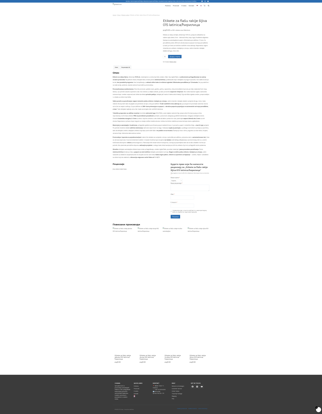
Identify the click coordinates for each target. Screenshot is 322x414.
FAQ (173, 398)
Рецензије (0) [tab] (125, 67)
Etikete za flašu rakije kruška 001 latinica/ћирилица (173, 357)
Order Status (175, 391)
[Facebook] (202, 1)
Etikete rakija (173, 61)
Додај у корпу (175, 57)
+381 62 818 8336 (160, 389)
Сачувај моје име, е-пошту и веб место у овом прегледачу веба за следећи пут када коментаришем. (189, 211)
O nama (183, 6)
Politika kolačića (192, 408)
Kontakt (191, 6)
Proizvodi (176, 6)
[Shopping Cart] (204, 5)
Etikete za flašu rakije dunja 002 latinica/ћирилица (148, 357)
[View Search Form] (207, 5)
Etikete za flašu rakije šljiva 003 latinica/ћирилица (198, 357)
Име (173, 194)
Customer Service (177, 388)
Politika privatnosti (182, 408)
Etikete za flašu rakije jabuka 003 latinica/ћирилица (123, 357)
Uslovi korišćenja (202, 408)
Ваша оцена (175, 177)
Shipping (174, 396)
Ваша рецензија (176, 183)
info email (157, 391)
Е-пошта (174, 202)
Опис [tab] (116, 67)
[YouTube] (208, 1)
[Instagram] (205, 1)
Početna (168, 6)
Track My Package (177, 393)
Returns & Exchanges (178, 386)
